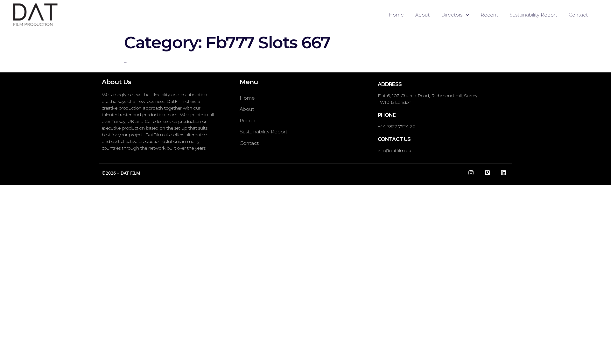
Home (396, 15)
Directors (451, 15)
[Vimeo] (487, 172)
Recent (489, 15)
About (422, 15)
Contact (578, 15)
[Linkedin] (503, 172)
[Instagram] (471, 172)
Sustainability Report (533, 15)
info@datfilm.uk (394, 150)
